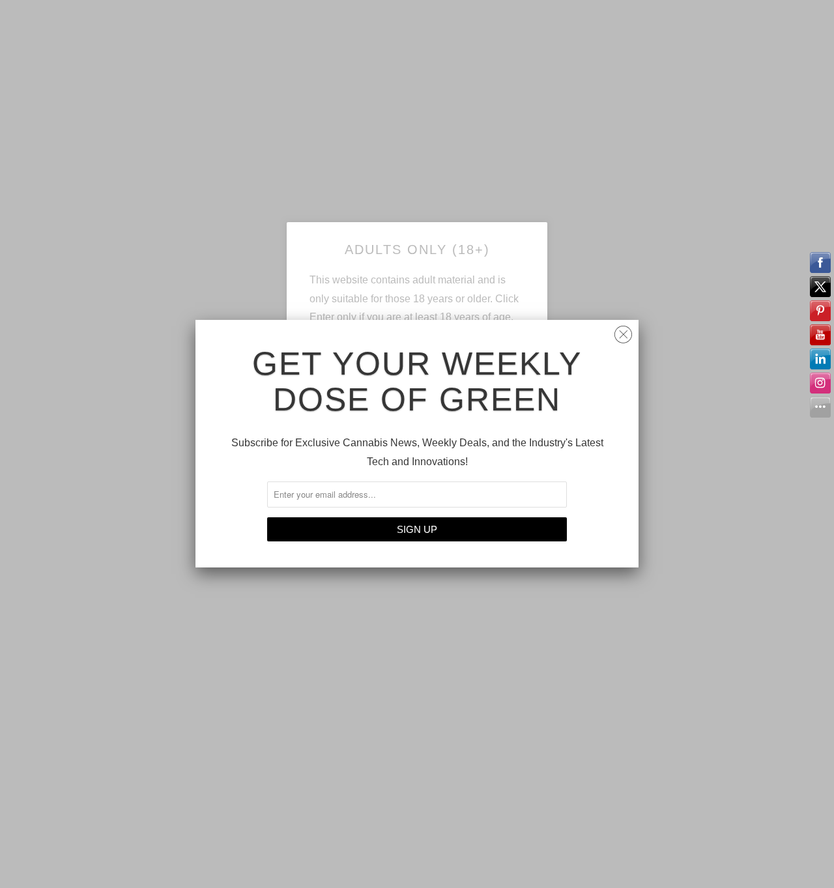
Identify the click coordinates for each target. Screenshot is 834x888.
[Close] (623, 331)
